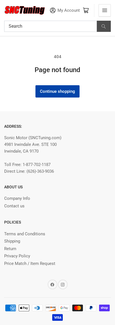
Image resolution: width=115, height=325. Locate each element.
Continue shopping (57, 91)
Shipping (12, 241)
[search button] (104, 26)
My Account (69, 10)
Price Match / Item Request (29, 263)
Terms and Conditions (24, 233)
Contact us (14, 205)
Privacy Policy (17, 255)
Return (10, 248)
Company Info (17, 198)
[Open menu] (105, 10)
